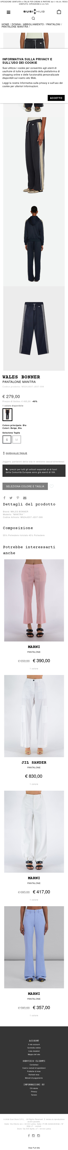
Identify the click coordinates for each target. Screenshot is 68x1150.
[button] (56, 98)
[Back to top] (58, 1140)
